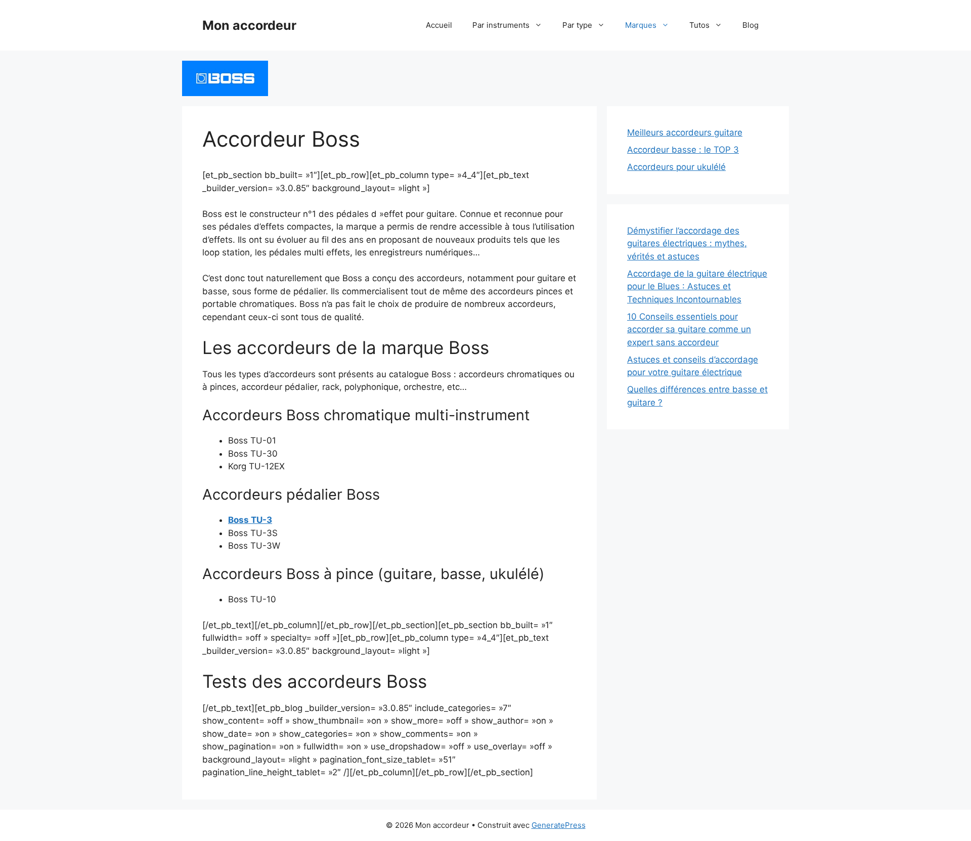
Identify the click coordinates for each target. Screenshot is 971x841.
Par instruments (500, 25)
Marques (640, 25)
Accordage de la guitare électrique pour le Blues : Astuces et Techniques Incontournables (697, 286)
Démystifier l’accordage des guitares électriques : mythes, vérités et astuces (687, 243)
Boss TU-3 (250, 520)
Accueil (439, 25)
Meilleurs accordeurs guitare (684, 132)
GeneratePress (559, 825)
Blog (750, 25)
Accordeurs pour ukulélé (676, 167)
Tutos (699, 25)
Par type (577, 25)
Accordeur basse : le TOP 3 (683, 150)
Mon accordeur (249, 25)
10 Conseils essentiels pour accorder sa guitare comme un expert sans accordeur (689, 329)
